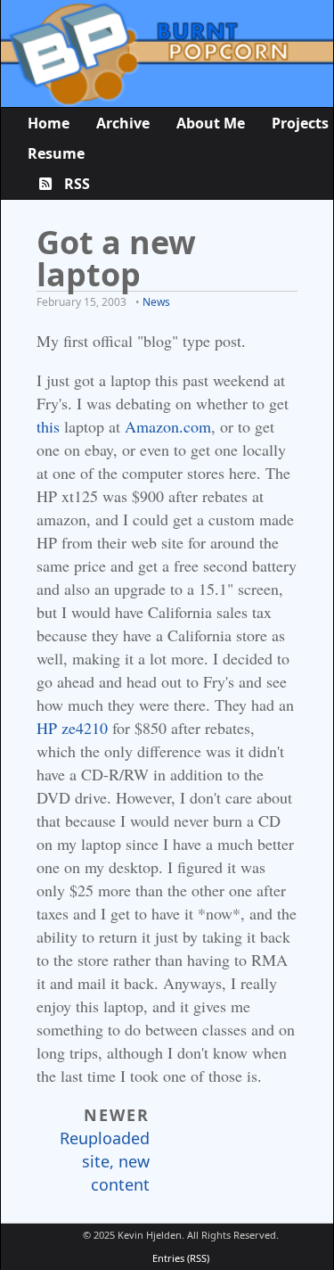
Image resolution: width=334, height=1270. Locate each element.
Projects (300, 123)
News (156, 301)
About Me (210, 123)
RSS (75, 184)
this (48, 426)
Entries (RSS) (180, 1258)
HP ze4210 (72, 727)
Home (48, 123)
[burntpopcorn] (167, 53)
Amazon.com (168, 426)
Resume (56, 153)
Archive (123, 123)
